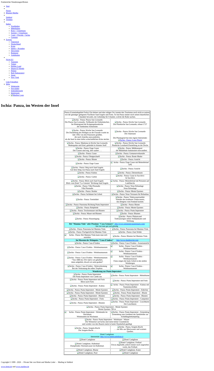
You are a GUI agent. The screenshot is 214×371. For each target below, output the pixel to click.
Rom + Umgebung (18, 31)
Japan (13, 75)
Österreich (15, 42)
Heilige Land (16, 66)
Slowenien (15, 51)
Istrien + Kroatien (18, 48)
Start (8, 6)
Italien (8, 24)
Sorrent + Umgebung (19, 33)
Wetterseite (15, 86)
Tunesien (14, 62)
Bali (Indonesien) (17, 73)
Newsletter (15, 88)
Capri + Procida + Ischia (20, 35)
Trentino (9, 20)
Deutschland (16, 44)
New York (15, 77)
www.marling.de (22, 367)
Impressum (15, 93)
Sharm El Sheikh (17, 68)
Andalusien (15, 55)
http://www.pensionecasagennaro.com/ (130, 224)
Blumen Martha (12, 13)
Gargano (14, 37)
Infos (8, 84)
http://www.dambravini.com (127, 240)
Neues (8, 11)
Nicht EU (9, 60)
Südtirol (9, 17)
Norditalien (15, 26)
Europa (9, 40)
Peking (13, 71)
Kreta (13, 46)
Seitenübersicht (17, 91)
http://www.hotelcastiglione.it (111, 337)
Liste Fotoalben (12, 82)
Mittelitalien (15, 28)
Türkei (13, 64)
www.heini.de (6, 367)
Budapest (14, 53)
